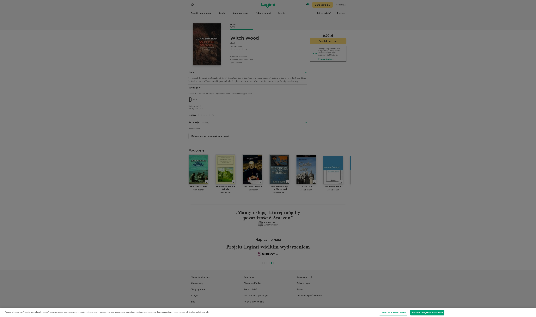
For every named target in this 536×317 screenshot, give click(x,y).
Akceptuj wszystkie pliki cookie (427, 312)
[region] (268, 312)
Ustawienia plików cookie (393, 312)
